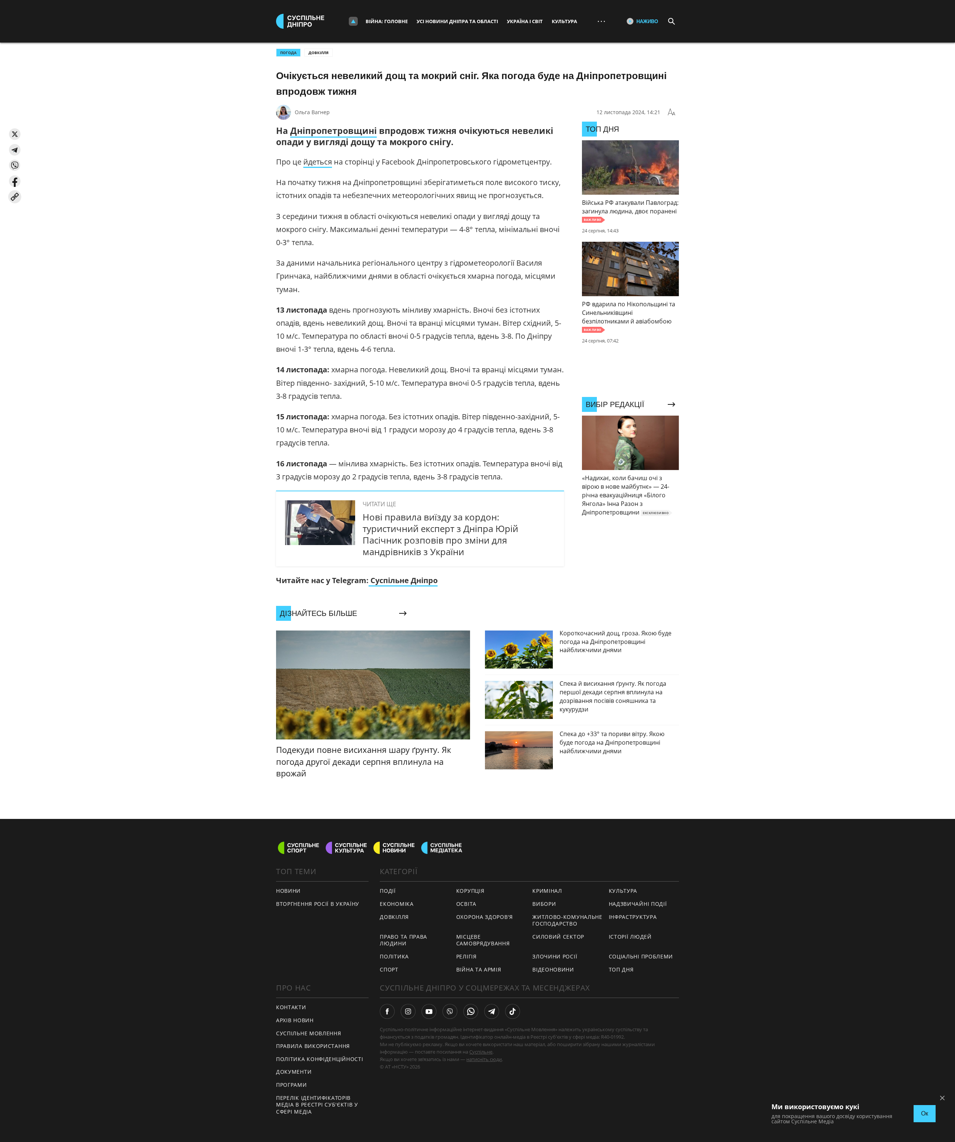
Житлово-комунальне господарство (567, 920)
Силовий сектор (558, 936)
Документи (293, 1071)
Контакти (291, 1007)
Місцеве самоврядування (483, 940)
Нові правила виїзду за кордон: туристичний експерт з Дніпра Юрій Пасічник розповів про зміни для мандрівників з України (440, 534)
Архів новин (295, 1020)
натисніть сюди (484, 1059)
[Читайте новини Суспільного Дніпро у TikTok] (512, 1011)
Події (388, 890)
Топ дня (621, 969)
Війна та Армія (478, 969)
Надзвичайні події (638, 903)
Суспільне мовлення (308, 1033)
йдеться (317, 162)
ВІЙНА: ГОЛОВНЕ (387, 21)
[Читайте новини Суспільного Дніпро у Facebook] (387, 1011)
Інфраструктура (633, 916)
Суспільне (480, 1051)
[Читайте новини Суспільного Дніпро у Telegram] (491, 1011)
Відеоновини (553, 969)
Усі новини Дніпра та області (457, 21)
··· (601, 21)
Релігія (466, 956)
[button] (14, 134)
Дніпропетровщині (333, 131)
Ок (924, 1113)
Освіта (466, 903)
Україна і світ (525, 21)
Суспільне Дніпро (403, 580)
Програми (291, 1084)
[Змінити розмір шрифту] (671, 112)
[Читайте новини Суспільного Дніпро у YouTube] (429, 1011)
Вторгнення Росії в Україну (317, 903)
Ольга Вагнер (312, 112)
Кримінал (547, 890)
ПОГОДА (288, 52)
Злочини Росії (554, 956)
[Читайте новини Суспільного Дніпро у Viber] (449, 1011)
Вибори (544, 903)
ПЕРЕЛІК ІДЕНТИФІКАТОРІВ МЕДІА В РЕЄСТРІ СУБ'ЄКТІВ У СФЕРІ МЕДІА (317, 1104)
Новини (288, 890)
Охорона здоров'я (484, 916)
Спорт (389, 969)
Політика (394, 956)
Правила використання (313, 1045)
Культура (564, 21)
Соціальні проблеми (641, 956)
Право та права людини (403, 940)
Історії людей (630, 936)
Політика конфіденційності (319, 1059)
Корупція (470, 890)
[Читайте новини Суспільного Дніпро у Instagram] (408, 1011)
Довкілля (319, 52)
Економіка (396, 903)
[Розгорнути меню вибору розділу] (353, 21)
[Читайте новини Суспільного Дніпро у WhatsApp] (470, 1011)
